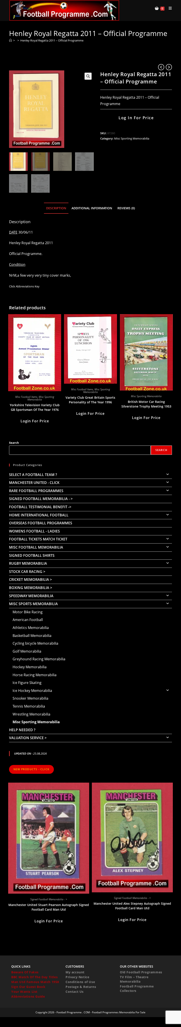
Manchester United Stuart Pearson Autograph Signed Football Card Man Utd (48, 907)
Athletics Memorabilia (31, 627)
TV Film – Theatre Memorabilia (134, 979)
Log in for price (136, 117)
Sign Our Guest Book (28, 987)
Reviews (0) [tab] (126, 208)
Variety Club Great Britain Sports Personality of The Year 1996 (90, 399)
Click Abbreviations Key (24, 286)
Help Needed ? (22, 729)
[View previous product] (161, 67)
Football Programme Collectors (137, 988)
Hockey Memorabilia (30, 667)
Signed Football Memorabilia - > (41, 498)
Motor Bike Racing (28, 612)
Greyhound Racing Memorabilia (39, 659)
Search (14, 443)
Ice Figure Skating (27, 682)
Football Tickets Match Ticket (38, 539)
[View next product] (169, 67)
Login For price (35, 421)
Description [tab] (56, 208)
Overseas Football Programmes (40, 523)
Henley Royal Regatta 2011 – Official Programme (51, 40)
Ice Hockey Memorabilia (32, 690)
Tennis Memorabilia (29, 706)
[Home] (10, 40)
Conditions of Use (80, 982)
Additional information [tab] (92, 208)
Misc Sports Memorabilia (33, 603)
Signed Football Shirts (32, 555)
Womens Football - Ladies (34, 531)
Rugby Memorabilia (28, 563)
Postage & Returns (81, 987)
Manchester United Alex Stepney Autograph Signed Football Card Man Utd (132, 905)
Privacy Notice (77, 977)
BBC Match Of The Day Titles (34, 977)
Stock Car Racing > (27, 571)
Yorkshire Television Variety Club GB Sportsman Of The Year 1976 (35, 407)
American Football (28, 619)
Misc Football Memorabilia (36, 547)
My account (75, 972)
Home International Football (38, 515)
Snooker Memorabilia (30, 698)
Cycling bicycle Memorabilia (35, 643)
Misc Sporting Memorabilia (131, 138)
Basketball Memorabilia (32, 635)
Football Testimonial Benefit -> (40, 506)
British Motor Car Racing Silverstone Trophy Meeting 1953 (146, 404)
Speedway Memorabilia (31, 595)
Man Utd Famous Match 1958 (35, 982)
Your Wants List (24, 991)
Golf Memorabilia (27, 651)
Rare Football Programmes (36, 490)
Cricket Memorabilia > (30, 579)
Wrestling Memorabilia (31, 714)
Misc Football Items (26, 397)
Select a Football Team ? (33, 474)
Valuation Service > (28, 737)
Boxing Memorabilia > (30, 587)
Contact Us (75, 991)
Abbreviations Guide (28, 996)
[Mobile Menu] (168, 8)
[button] (88, 76)
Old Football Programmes (141, 972)
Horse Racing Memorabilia (35, 674)
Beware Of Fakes (25, 972)
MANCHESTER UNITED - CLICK (34, 482)
